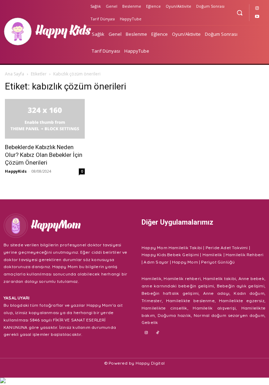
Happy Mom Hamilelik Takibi (172, 247)
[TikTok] (158, 333)
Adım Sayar (156, 262)
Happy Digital (150, 363)
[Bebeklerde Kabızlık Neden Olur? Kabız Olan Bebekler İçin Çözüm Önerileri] (45, 119)
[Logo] (43, 31)
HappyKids (16, 171)
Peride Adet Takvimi (227, 247)
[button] (239, 12)
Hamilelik (212, 254)
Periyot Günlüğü (218, 262)
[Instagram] (257, 8)
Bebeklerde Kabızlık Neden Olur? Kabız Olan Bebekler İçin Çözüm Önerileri (43, 155)
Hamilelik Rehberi (244, 254)
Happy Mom (185, 262)
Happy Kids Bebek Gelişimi (170, 254)
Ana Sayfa (14, 74)
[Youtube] (257, 17)
